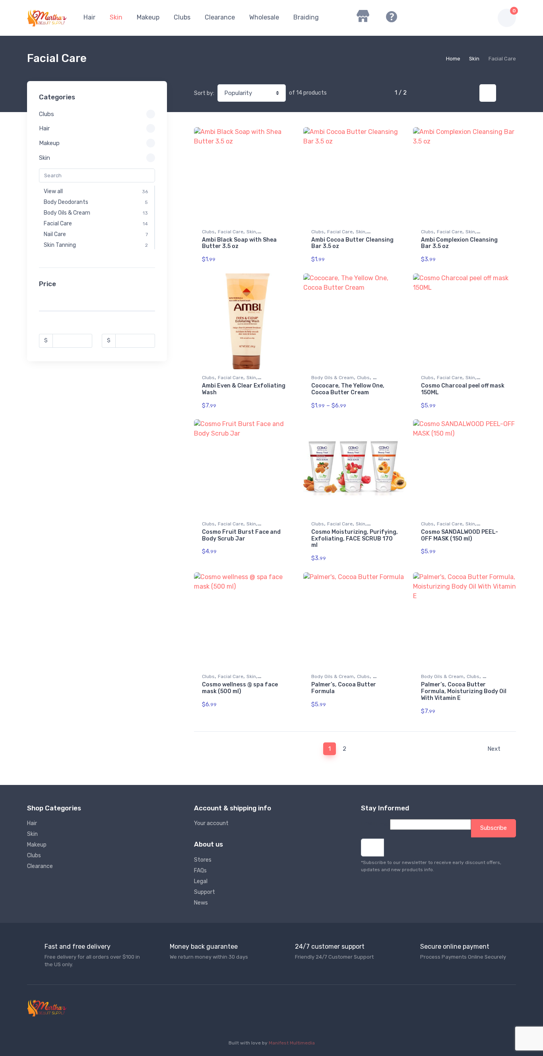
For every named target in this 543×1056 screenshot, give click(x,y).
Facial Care (230, 231)
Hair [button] (44, 128)
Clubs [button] (46, 114)
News (201, 902)
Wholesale (264, 17)
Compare (278, 136)
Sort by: (204, 93)
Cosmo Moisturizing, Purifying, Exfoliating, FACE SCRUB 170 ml (354, 539)
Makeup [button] (49, 143)
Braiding (306, 17)
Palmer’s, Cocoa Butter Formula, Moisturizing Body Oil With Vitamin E (463, 691)
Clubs (182, 17)
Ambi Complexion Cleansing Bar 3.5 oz (459, 243)
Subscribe (493, 827)
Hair (89, 17)
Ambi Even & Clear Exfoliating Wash (243, 389)
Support (204, 892)
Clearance (220, 17)
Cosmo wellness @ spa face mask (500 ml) (240, 688)
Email (368, 827)
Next (494, 748)
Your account (211, 823)
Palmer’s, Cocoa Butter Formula (343, 688)
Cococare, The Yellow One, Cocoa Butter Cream (347, 389)
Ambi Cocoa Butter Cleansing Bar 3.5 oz (352, 243)
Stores (202, 859)
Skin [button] (44, 157)
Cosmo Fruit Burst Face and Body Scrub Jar (241, 535)
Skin (116, 17)
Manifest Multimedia (292, 1043)
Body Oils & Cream (332, 377)
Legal (201, 881)
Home (453, 59)
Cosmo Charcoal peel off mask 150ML (462, 389)
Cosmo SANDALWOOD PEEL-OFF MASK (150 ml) (459, 535)
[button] (445, 18)
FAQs (200, 870)
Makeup (148, 17)
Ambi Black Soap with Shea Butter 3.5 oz (239, 243)
